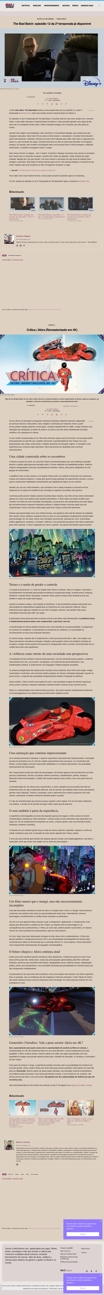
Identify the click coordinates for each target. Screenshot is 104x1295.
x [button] (100, 1275)
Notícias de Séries (45, 19)
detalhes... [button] (70, 1282)
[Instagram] (21, 245)
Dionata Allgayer (53, 98)
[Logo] (10, 5)
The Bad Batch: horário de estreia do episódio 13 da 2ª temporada (21, 216)
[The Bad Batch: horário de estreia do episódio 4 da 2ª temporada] (80, 203)
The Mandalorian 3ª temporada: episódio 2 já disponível (37, 170)
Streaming (61, 19)
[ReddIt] (61, 104)
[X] (43, 104)
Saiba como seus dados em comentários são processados (44, 309)
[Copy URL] (66, 104)
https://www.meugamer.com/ (23, 239)
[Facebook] (38, 104)
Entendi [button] (83, 1288)
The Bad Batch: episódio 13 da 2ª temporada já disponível (51, 215)
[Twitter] (91, 1271)
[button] (99, 5)
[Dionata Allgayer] (9, 240)
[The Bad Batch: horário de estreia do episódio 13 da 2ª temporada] (22, 203)
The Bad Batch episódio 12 (14, 255)
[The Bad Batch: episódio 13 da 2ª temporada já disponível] (51, 203)
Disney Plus (26, 113)
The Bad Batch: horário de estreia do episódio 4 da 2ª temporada (79, 216)
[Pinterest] (47, 104)
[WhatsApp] (52, 104)
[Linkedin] (57, 104)
